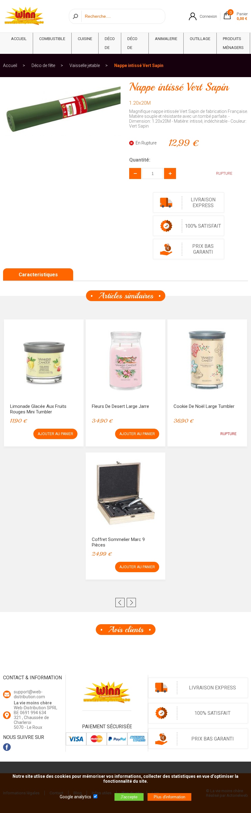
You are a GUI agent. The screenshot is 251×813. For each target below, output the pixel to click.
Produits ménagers (233, 43)
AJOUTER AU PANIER (55, 434)
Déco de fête (110, 47)
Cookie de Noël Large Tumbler (204, 406)
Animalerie (166, 38)
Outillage (200, 38)
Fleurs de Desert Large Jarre (120, 406)
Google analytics (75, 796)
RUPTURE (228, 434)
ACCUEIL (19, 38)
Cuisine (85, 38)
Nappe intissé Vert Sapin (138, 65)
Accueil (10, 65)
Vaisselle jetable (84, 65)
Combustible (52, 38)
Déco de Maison (134, 47)
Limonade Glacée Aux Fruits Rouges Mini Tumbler (38, 409)
